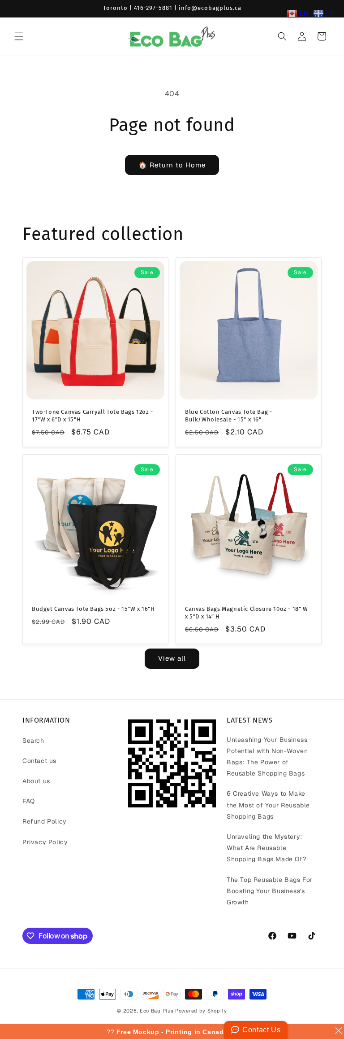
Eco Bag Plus (156, 1011)
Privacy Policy (45, 842)
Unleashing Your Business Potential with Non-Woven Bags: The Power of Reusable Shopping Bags (267, 757)
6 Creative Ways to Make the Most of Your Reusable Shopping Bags (268, 804)
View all (172, 658)
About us (36, 781)
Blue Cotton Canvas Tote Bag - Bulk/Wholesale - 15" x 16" (228, 415)
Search (33, 741)
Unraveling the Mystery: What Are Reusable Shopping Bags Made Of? (266, 848)
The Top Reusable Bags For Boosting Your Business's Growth (270, 891)
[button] (19, 36)
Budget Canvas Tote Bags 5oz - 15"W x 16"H (93, 608)
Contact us (39, 761)
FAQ (28, 801)
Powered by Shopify (201, 1011)
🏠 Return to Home (172, 165)
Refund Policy (44, 821)
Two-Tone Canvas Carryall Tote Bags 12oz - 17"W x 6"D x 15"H (92, 415)
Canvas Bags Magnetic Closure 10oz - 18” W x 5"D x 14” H (246, 612)
